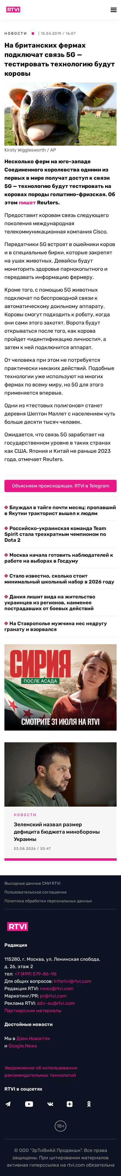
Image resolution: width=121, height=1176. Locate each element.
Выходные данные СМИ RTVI (32, 883)
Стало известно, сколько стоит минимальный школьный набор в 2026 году (59, 579)
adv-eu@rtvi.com (56, 1003)
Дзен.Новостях (33, 1038)
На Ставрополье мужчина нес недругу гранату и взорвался (55, 626)
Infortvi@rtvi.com (72, 981)
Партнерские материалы (32, 1010)
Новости (15, 33)
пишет (27, 202)
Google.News (23, 1046)
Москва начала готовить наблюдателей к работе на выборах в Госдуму (58, 558)
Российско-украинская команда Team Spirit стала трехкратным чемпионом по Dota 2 (55, 534)
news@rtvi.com (56, 988)
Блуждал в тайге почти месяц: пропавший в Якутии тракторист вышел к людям (60, 510)
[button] (114, 9)
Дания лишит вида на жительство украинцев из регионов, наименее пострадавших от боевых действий (49, 602)
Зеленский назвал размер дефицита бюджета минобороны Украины (57, 831)
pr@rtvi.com (53, 996)
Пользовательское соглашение (35, 892)
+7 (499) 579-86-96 (35, 974)
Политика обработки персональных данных (48, 901)
